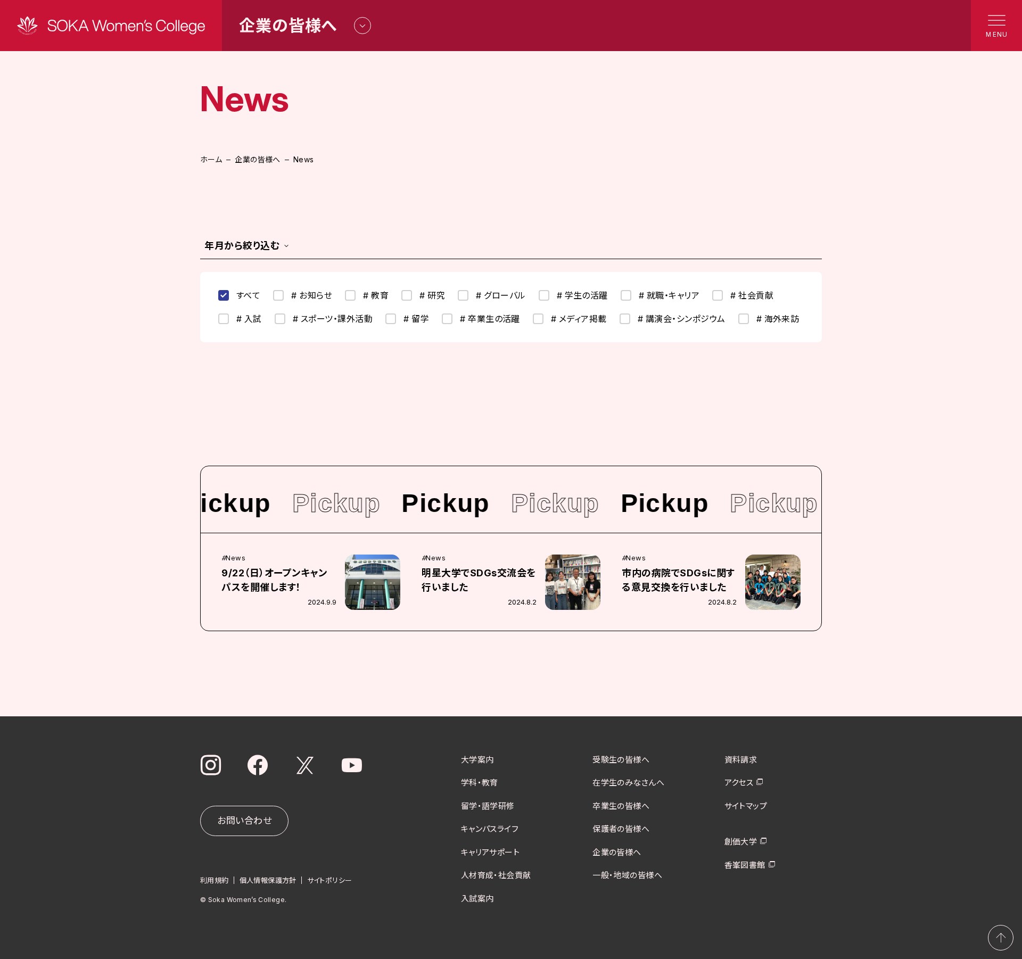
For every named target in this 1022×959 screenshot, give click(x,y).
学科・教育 (479, 783)
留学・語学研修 (488, 806)
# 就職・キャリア (669, 295)
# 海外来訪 (778, 318)
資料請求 (740, 760)
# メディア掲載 (579, 318)
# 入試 (249, 318)
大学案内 (477, 760)
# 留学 (416, 318)
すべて (248, 295)
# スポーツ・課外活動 (333, 318)
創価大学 (740, 842)
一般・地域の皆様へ (627, 875)
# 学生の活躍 (582, 295)
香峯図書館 (744, 865)
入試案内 (477, 899)
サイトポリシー (329, 880)
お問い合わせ (244, 820)
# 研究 (432, 295)
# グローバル (500, 295)
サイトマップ (746, 806)
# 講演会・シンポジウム (682, 318)
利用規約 (214, 880)
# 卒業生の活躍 (490, 318)
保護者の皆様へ (620, 829)
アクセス (739, 783)
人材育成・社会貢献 (496, 875)
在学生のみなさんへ (628, 783)
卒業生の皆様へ (620, 806)
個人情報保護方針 (268, 880)
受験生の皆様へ (620, 760)
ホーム (211, 159)
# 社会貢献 (751, 295)
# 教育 (376, 295)
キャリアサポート (490, 852)
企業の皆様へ (258, 159)
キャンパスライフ (490, 829)
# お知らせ (311, 295)
